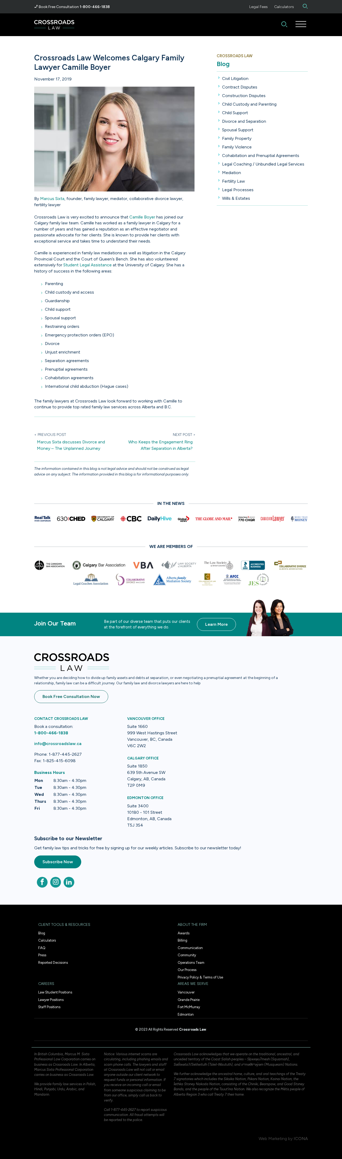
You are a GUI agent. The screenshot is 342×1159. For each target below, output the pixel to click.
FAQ (41, 948)
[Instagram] (55, 882)
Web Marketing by (276, 1138)
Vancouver (186, 992)
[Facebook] (42, 882)
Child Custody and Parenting (249, 104)
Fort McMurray (189, 1007)
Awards (183, 933)
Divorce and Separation (244, 121)
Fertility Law (233, 181)
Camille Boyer (142, 217)
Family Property (236, 138)
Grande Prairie (189, 1000)
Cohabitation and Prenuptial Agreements (260, 155)
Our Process (187, 970)
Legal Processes (238, 189)
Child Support (235, 112)
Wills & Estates (236, 198)
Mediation (231, 172)
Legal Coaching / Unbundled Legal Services (263, 164)
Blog (223, 64)
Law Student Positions (55, 992)
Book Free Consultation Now (71, 696)
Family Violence (237, 146)
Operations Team (191, 963)
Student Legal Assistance (87, 264)
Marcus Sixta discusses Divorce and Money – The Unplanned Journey (71, 445)
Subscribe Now (57, 861)
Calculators (284, 7)
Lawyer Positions (51, 1000)
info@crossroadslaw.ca (57, 743)
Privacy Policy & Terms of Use (200, 977)
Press (42, 955)
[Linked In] (69, 882)
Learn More (216, 624)
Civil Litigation (235, 78)
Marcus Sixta (52, 198)
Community (187, 955)
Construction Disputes (244, 95)
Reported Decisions (53, 963)
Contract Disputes (239, 87)
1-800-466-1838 (95, 7)
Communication (190, 948)
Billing (182, 940)
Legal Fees (258, 7)
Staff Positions (49, 1007)
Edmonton (186, 1014)
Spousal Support (237, 129)
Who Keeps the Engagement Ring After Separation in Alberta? (160, 445)
